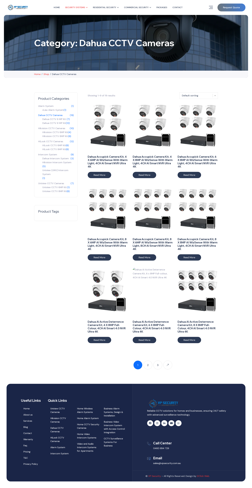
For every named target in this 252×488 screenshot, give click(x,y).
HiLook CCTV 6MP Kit (54, 145)
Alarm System (46, 106)
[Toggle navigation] (211, 7)
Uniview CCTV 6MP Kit (54, 187)
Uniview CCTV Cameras (51, 183)
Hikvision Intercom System (56, 162)
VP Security (154, 476)
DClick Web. (203, 476)
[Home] (18, 7)
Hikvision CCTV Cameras (51, 128)
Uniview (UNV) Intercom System (55, 172)
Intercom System (47, 154)
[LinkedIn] (164, 423)
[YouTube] (171, 423)
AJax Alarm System (53, 110)
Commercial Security (136, 7)
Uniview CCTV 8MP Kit (54, 191)
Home (57, 7)
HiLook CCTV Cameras (50, 141)
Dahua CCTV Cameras (50, 115)
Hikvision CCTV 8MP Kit (55, 136)
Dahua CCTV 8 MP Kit (54, 123)
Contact (177, 7)
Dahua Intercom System (55, 158)
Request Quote (231, 7)
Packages (161, 7)
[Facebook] (150, 423)
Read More (99, 175)
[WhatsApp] (178, 423)
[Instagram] (157, 423)
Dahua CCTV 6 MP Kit (54, 119)
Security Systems (75, 7)
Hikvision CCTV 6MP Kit (55, 132)
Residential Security (104, 7)
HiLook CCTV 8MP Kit (54, 149)
